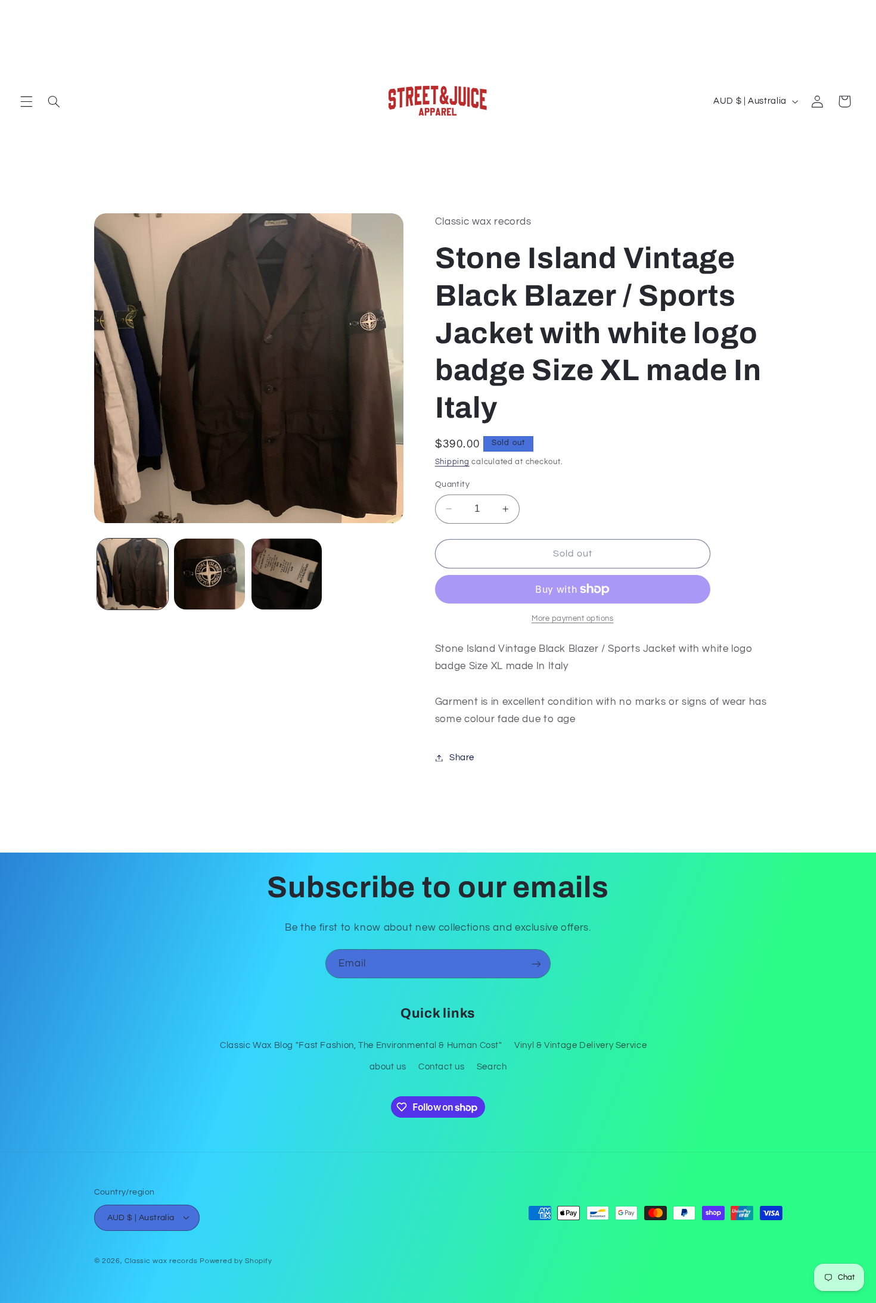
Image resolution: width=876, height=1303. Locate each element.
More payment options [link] (573, 619)
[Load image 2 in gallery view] (209, 574)
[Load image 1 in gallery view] (132, 574)
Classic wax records (161, 1260)
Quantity (452, 484)
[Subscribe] (536, 963)
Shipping (452, 462)
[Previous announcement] (24, 12)
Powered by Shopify (236, 1260)
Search (492, 1066)
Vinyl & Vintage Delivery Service (580, 1044)
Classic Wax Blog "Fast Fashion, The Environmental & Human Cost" (361, 1044)
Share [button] (461, 757)
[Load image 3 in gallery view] (286, 574)
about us (387, 1066)
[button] (26, 101)
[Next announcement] (852, 12)
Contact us (441, 1066)
